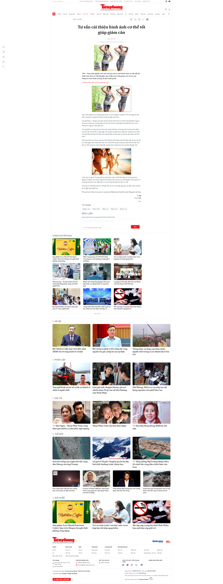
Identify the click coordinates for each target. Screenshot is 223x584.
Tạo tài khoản (97, 217)
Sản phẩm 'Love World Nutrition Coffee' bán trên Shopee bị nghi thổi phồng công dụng (66, 259)
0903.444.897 (105, 562)
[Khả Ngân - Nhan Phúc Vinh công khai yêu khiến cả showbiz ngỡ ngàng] (71, 412)
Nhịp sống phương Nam (72, 556)
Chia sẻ (3, 52)
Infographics (122, 547)
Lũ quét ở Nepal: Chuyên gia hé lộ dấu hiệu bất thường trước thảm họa (111, 463)
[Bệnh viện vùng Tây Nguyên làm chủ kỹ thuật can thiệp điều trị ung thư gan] (97, 271)
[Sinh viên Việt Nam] (157, 541)
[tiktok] (133, 565)
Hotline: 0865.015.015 (86, 1)
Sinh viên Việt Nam (116, 1)
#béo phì (114, 209)
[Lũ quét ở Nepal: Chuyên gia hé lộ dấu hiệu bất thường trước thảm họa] (111, 448)
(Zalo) (88, 562)
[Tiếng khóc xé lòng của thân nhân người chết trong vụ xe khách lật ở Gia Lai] (151, 335)
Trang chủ (54, 14)
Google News (147, 19)
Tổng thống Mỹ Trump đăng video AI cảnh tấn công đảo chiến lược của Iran (151, 464)
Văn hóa (131, 14)
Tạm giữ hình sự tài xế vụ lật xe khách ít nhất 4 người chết (71, 388)
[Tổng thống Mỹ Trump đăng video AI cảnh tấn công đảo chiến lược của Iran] (151, 448)
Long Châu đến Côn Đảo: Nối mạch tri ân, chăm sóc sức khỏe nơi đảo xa (97, 308)
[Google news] (142, 565)
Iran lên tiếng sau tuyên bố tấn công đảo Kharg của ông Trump (70, 463)
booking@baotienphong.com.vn (86, 565)
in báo (139, 19)
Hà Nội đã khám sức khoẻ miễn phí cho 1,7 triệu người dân (65, 308)
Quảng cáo (146, 1)
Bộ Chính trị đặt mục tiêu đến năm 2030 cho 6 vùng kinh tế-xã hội (69, 350)
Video (163, 14)
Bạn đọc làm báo (62, 579)
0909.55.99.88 (82, 562)
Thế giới (92, 14)
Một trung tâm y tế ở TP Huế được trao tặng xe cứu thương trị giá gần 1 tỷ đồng (96, 259)
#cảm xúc (123, 209)
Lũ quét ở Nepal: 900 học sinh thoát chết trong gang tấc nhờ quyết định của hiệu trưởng (96, 490)
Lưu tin (3, 57)
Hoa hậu (157, 14)
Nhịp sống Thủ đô (57, 556)
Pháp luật (105, 14)
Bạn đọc (133, 553)
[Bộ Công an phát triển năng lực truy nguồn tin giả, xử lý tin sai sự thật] (111, 335)
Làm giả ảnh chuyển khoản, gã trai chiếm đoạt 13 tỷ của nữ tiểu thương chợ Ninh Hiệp (110, 390)
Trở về (3, 66)
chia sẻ (131, 19)
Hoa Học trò (128, 1)
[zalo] (137, 565)
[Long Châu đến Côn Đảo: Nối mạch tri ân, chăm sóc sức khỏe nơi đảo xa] (97, 296)
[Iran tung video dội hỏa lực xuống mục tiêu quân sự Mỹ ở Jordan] (66, 478)
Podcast (95, 547)
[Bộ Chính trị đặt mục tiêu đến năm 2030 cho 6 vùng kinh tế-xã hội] (71, 335)
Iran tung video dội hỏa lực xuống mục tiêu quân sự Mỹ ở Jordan (65, 489)
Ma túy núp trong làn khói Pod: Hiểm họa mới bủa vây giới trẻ (127, 308)
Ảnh (80, 547)
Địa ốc (79, 14)
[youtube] (169, 1)
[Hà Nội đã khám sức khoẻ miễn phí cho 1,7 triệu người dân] (66, 296)
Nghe (3, 47)
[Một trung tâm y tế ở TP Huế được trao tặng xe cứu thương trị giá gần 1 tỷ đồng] (97, 246)
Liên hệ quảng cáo (82, 560)
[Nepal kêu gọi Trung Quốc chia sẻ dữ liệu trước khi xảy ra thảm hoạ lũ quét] (157, 478)
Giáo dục (143, 14)
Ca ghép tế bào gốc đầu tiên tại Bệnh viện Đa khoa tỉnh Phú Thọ (127, 283)
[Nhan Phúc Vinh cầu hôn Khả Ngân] (111, 412)
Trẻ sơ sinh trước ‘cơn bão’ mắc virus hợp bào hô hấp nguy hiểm (127, 258)
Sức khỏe (85, 14)
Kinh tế (65, 14)
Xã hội (59, 14)
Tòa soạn (137, 1)
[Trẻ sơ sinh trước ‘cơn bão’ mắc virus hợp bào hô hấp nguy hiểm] (128, 246)
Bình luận (3, 61)
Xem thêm (169, 14)
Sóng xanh (72, 14)
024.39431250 (58, 566)
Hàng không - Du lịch (150, 553)
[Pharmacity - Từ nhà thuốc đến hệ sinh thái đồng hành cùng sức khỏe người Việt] (66, 271)
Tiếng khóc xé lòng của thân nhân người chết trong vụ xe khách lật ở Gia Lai (151, 352)
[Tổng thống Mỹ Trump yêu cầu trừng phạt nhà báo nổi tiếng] (126, 478)
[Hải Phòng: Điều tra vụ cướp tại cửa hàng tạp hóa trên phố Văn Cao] (151, 373)
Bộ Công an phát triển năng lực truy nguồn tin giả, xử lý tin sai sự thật (110, 350)
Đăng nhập (85, 217)
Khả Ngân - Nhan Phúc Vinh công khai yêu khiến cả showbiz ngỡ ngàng (71, 427)
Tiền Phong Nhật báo (101, 1)
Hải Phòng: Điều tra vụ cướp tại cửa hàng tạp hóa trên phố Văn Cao (150, 388)
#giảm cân (86, 209)
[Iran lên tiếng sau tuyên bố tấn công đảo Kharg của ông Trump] (71, 448)
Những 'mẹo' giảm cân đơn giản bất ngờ (96, 82)
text (135, 19)
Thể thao (112, 14)
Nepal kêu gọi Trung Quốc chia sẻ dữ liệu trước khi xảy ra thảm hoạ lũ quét (156, 490)
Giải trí (137, 14)
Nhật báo (69, 547)
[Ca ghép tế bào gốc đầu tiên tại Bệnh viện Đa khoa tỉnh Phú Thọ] (128, 271)
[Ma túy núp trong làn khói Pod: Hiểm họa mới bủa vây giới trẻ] (128, 296)
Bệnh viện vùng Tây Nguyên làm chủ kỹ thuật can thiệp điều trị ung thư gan (96, 284)
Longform (108, 547)
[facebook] (166, 1)
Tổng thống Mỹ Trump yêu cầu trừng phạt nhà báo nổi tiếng (126, 489)
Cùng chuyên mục (62, 235)
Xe (125, 14)
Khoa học (150, 14)
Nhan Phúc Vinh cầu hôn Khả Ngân (109, 425)
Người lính (120, 14)
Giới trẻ (99, 14)
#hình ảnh (96, 209)
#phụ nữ (105, 209)
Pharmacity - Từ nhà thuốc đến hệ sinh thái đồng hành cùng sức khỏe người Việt (65, 284)
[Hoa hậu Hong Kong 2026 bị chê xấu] (151, 412)
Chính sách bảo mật (155, 560)
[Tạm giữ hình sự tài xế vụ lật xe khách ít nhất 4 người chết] (71, 373)
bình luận (143, 19)
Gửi (135, 227)
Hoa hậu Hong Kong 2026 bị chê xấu (150, 427)
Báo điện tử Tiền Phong (111, 7)
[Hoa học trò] (168, 541)
